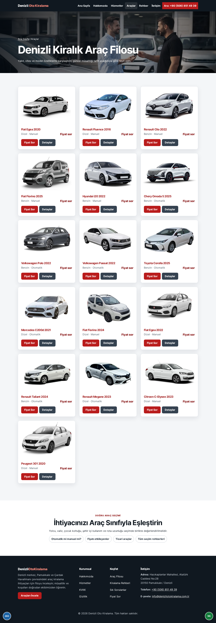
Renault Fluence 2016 (97, 129)
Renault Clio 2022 (155, 129)
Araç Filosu (116, 576)
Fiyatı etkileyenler (98, 538)
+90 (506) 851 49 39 (164, 589)
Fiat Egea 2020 (30, 129)
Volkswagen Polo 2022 (36, 263)
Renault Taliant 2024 (34, 396)
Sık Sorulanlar (118, 589)
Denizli (33, 6)
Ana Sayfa (84, 5)
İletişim (156, 5)
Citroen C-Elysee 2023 (158, 396)
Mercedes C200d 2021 (36, 330)
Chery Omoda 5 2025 (157, 196)
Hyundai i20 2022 (94, 196)
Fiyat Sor (29, 142)
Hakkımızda (100, 5)
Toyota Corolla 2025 (157, 263)
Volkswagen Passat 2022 (99, 263)
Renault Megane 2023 (97, 396)
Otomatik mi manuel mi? (66, 538)
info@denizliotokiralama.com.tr (170, 596)
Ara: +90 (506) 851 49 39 (180, 5)
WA (209, 616)
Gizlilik (83, 596)
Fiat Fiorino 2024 (93, 330)
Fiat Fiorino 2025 (32, 196)
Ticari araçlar (124, 538)
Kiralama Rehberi (120, 583)
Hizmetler (117, 5)
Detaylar (47, 142)
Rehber (143, 5)
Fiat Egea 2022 (153, 330)
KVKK (82, 589)
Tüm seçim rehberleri (151, 538)
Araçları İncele (30, 595)
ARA (7, 616)
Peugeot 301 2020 (33, 463)
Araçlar (131, 5)
